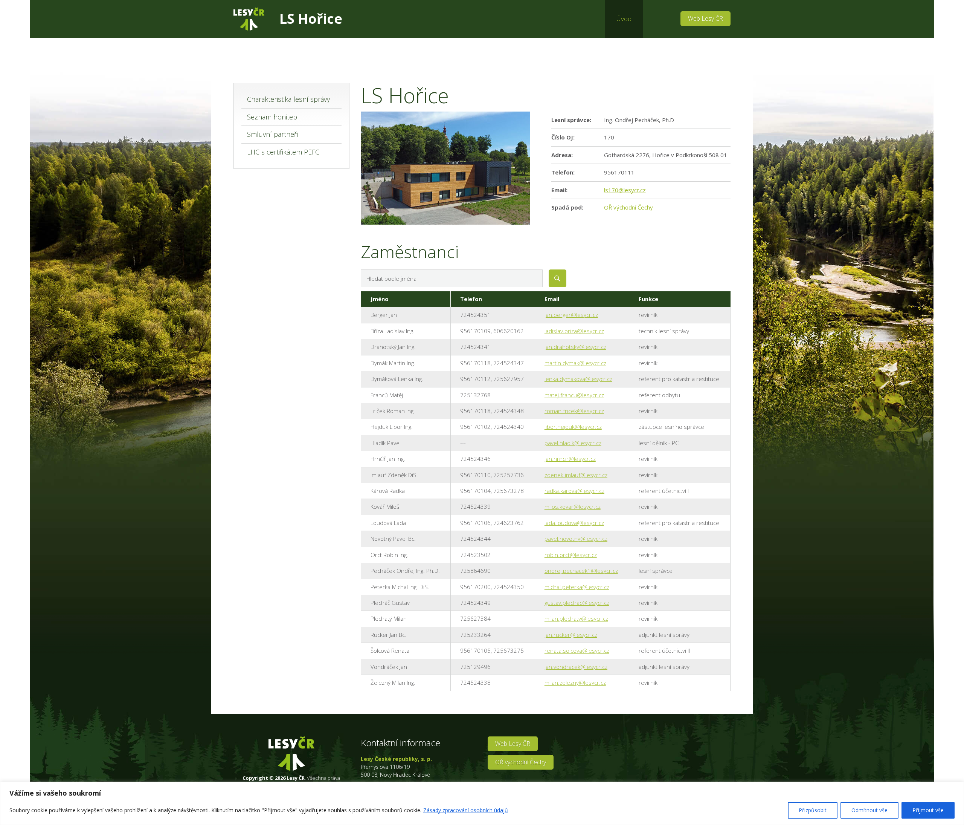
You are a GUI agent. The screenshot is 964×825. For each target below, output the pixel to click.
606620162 (508, 331)
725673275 (508, 650)
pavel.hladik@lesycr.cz (573, 443)
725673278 (508, 490)
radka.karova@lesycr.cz (574, 490)
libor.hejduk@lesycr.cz (573, 426)
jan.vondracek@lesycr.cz (576, 666)
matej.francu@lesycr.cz (574, 395)
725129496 (475, 666)
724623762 (508, 523)
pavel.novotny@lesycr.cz (576, 538)
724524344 (475, 538)
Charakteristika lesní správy (288, 99)
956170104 (475, 490)
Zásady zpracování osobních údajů (465, 810)
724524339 (475, 506)
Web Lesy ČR (705, 18)
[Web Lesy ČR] (248, 19)
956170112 (475, 379)
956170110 (475, 475)
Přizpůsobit (813, 810)
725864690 (475, 570)
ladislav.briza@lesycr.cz (574, 331)
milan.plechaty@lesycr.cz (576, 618)
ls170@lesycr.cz (625, 190)
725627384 (475, 618)
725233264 (475, 634)
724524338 (475, 682)
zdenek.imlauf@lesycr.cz (576, 475)
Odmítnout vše (869, 810)
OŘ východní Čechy (628, 207)
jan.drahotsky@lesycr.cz (575, 347)
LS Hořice (310, 18)
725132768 (475, 395)
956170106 (475, 523)
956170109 (475, 331)
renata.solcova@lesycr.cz (577, 650)
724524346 (475, 458)
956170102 (475, 426)
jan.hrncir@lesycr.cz (570, 458)
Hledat (557, 278)
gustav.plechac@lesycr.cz (577, 602)
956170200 (475, 587)
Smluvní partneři (272, 134)
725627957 (508, 379)
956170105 (475, 650)
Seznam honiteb (272, 116)
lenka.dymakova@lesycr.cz (578, 379)
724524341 (475, 347)
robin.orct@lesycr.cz (571, 555)
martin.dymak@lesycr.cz (575, 363)
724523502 (475, 555)
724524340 (508, 426)
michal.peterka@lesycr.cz (577, 587)
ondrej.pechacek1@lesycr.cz (581, 570)
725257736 (508, 475)
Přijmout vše (928, 810)
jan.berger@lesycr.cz (571, 314)
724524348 (508, 411)
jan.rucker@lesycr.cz (571, 634)
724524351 (475, 314)
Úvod (623, 18)
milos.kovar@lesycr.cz (573, 506)
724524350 (508, 587)
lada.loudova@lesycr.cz (574, 523)
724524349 (475, 602)
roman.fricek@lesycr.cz (574, 411)
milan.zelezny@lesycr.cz (575, 682)
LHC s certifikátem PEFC (283, 151)
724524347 (508, 363)
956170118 (475, 363)
